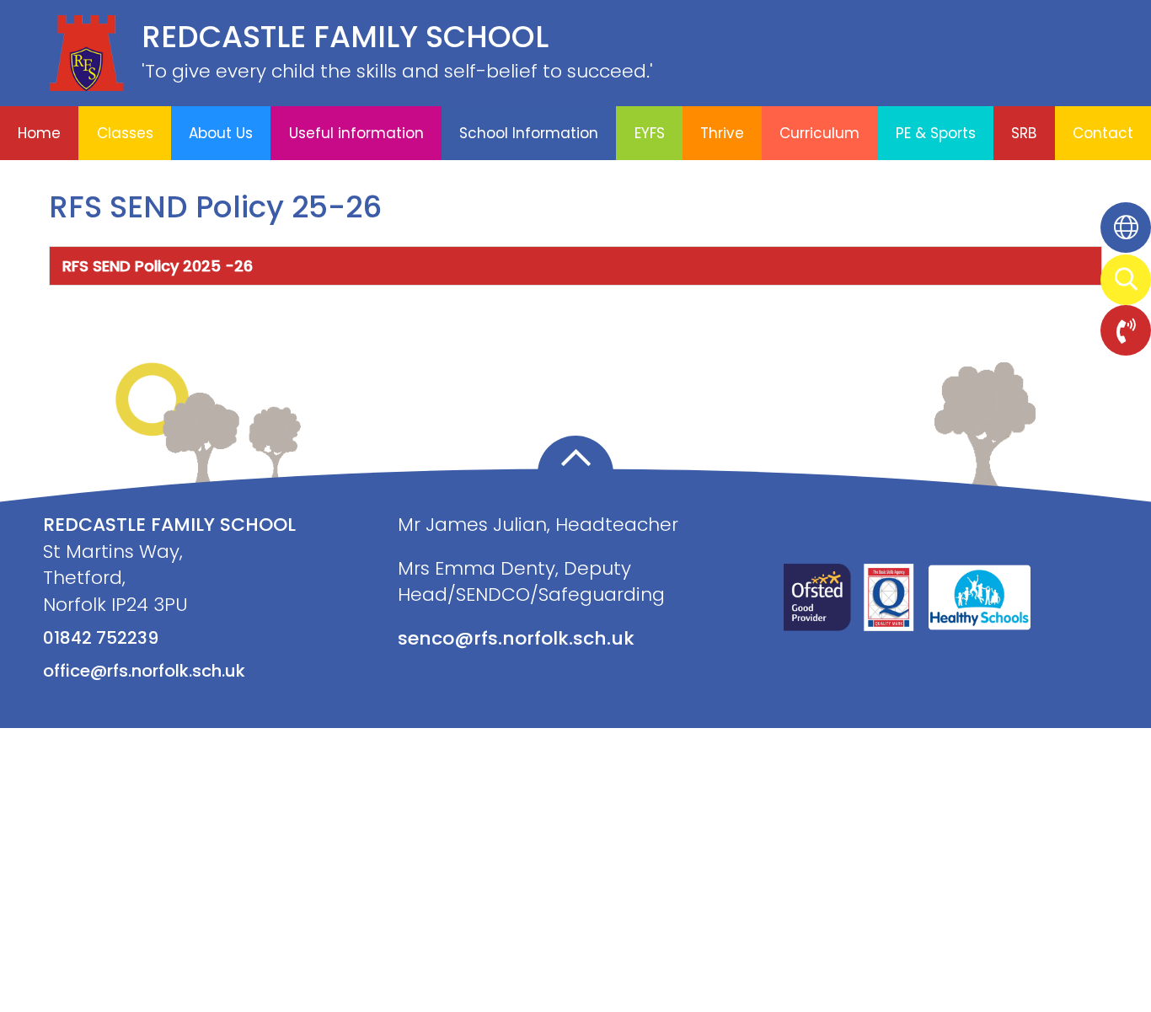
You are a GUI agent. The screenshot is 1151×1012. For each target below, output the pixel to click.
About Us (221, 133)
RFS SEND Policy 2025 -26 (157, 265)
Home (39, 133)
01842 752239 (100, 638)
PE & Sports (936, 133)
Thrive (722, 133)
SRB (1023, 133)
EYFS (649, 133)
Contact (1103, 133)
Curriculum (819, 133)
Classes (125, 133)
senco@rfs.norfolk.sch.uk (516, 638)
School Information (528, 133)
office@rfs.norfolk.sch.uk (144, 671)
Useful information (356, 133)
